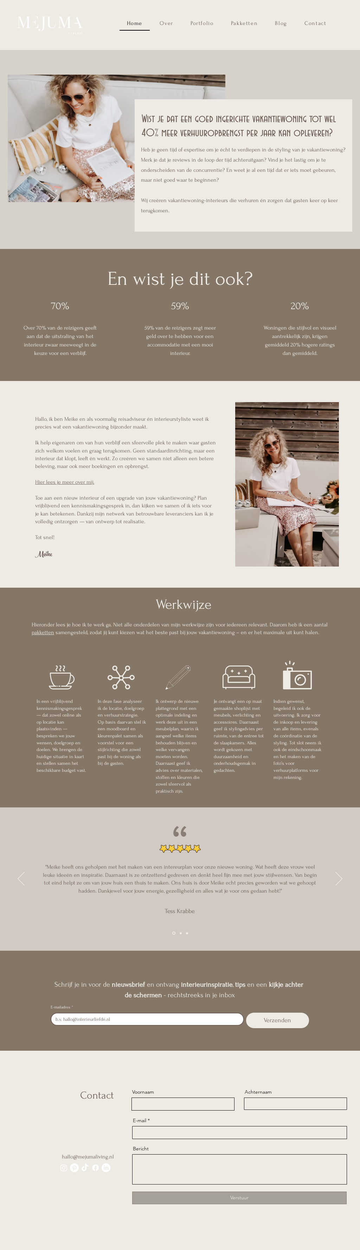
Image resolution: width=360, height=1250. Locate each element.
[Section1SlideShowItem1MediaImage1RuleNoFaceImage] (173, 933)
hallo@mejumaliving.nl (88, 1157)
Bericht (141, 1148)
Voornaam (143, 1091)
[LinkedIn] (106, 1167)
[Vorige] (21, 879)
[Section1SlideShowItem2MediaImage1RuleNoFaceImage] (180, 933)
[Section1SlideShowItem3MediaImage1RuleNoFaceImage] (187, 933)
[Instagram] (63, 1167)
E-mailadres (62, 1007)
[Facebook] (95, 1167)
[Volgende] (338, 879)
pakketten (43, 632)
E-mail (139, 1120)
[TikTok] (85, 1167)
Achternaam (258, 1091)
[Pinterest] (74, 1167)
